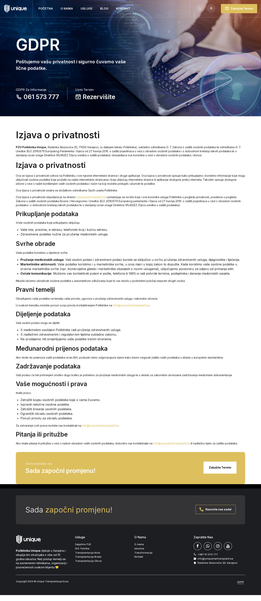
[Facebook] (198, 546)
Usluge (86, 8)
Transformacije (143, 552)
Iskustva (139, 548)
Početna (45, 8)
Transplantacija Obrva (88, 560)
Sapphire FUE (83, 544)
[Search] (199, 8)
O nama (67, 8)
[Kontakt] (211, 8)
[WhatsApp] (208, 546)
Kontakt (123, 8)
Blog (104, 8)
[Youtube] (228, 546)
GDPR (240, 582)
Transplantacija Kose (87, 552)
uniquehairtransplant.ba (90, 197)
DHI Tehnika (82, 548)
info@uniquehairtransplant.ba (131, 305)
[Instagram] (218, 546)
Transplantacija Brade (88, 556)
